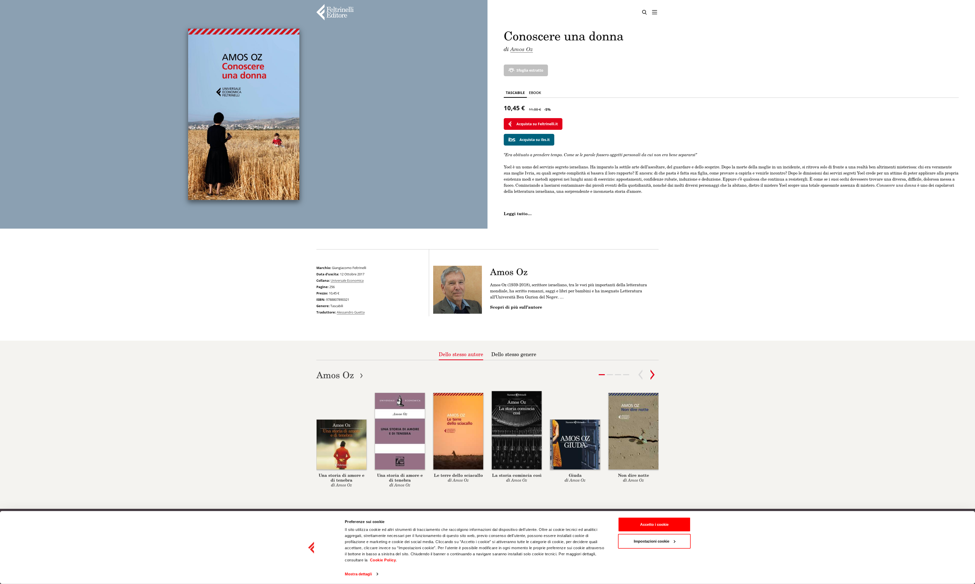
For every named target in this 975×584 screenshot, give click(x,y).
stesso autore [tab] (461, 354)
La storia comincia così (517, 475)
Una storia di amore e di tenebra (341, 477)
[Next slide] (652, 374)
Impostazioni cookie (651, 541)
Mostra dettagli (358, 574)
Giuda (575, 475)
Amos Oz (521, 49)
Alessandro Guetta (351, 312)
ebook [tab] (535, 92)
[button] (610, 374)
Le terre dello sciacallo (458, 475)
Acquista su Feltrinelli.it (537, 123)
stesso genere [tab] (513, 354)
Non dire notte (633, 475)
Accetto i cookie (654, 524)
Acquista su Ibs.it (534, 139)
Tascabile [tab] (515, 92)
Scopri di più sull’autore (516, 307)
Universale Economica (347, 280)
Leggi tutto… (518, 214)
